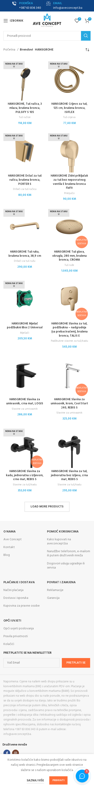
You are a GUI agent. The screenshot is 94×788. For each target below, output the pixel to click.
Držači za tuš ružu (24, 261)
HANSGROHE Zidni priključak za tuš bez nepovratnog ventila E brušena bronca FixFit (69, 182)
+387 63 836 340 (30, 8)
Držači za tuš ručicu (25, 189)
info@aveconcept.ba (67, 8)
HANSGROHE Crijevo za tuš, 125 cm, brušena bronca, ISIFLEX (69, 108)
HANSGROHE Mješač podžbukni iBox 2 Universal (24, 325)
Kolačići (8, 644)
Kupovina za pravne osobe (21, 605)
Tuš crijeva (69, 117)
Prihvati (58, 780)
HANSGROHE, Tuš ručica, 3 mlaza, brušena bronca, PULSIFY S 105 (25, 108)
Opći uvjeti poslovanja (18, 628)
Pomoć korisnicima (62, 531)
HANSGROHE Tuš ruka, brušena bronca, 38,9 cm (24, 254)
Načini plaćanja (13, 590)
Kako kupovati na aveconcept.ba (59, 541)
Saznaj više (35, 780)
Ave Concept (12, 539)
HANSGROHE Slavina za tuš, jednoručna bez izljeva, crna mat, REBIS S (69, 475)
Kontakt (9, 547)
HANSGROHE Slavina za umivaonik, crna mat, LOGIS (24, 401)
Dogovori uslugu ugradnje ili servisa (66, 565)
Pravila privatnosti (15, 636)
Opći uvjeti (12, 620)
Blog (6, 555)
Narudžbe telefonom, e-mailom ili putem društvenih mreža (68, 553)
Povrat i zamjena (61, 582)
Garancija (53, 598)
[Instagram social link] (15, 753)
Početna (9, 49)
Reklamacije (55, 590)
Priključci (69, 193)
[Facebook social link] (6, 753)
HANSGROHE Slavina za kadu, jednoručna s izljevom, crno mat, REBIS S (24, 475)
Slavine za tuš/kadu (25, 485)
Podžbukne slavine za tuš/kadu (69, 341)
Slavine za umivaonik (25, 409)
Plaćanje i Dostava (19, 582)
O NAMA (9, 531)
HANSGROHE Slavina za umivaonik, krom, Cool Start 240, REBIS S (69, 403)
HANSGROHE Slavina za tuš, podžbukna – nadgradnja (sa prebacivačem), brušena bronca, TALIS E (69, 329)
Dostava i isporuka (15, 598)
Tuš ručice (25, 117)
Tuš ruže (69, 265)
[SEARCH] (86, 36)
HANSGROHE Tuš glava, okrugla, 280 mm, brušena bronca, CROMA (69, 256)
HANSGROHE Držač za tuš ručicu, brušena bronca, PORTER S (25, 180)
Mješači (24, 333)
